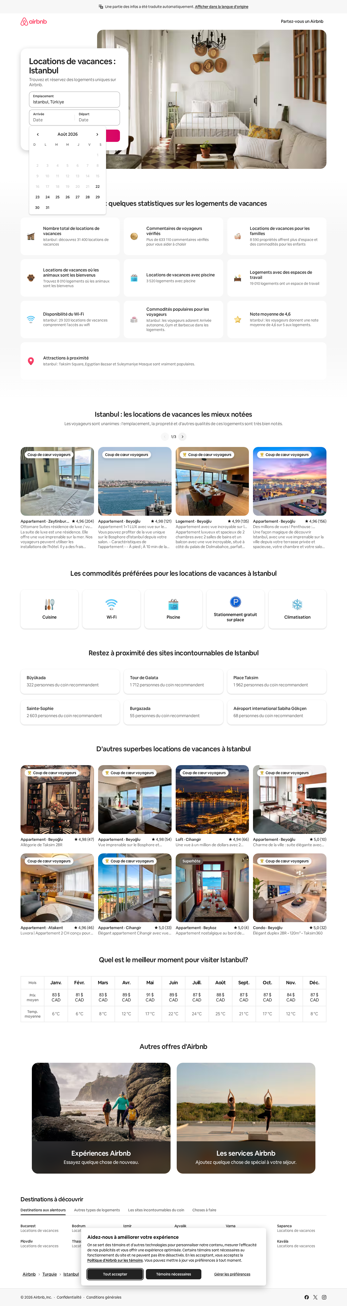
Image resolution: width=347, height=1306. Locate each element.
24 (47, 197)
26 (67, 197)
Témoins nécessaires (173, 1274)
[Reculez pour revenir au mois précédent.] (38, 134)
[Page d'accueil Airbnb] (34, 21)
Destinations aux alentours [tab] (43, 1210)
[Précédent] (165, 437)
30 (37, 207)
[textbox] (51, 120)
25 (57, 197)
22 (98, 186)
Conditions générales (103, 1297)
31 (47, 207)
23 (37, 197)
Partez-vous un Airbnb (302, 21)
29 (98, 197)
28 (88, 197)
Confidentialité (69, 1297)
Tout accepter (115, 1274)
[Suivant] (182, 437)
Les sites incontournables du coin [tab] (156, 1210)
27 (78, 197)
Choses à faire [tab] (204, 1210)
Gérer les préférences (232, 1274)
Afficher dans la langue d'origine (221, 6)
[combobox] (74, 102)
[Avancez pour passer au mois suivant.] (97, 134)
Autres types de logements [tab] (97, 1210)
